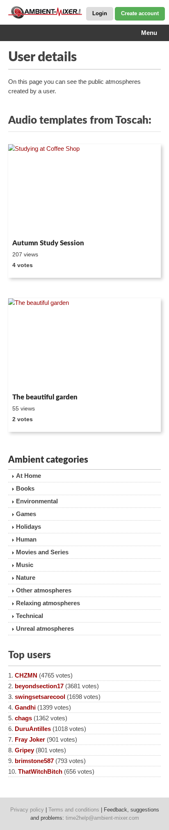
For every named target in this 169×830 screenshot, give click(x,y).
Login (99, 13)
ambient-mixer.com (49, 12)
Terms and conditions (73, 810)
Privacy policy (27, 810)
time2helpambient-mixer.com (102, 818)
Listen (28, 225)
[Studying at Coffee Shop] (84, 190)
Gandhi (25, 707)
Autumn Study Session (48, 243)
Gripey (24, 750)
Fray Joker (30, 739)
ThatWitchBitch (40, 771)
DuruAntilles (33, 728)
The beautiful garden (45, 397)
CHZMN (26, 675)
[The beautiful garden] (84, 344)
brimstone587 (34, 760)
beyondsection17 (39, 685)
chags (23, 718)
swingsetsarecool (40, 696)
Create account (140, 13)
